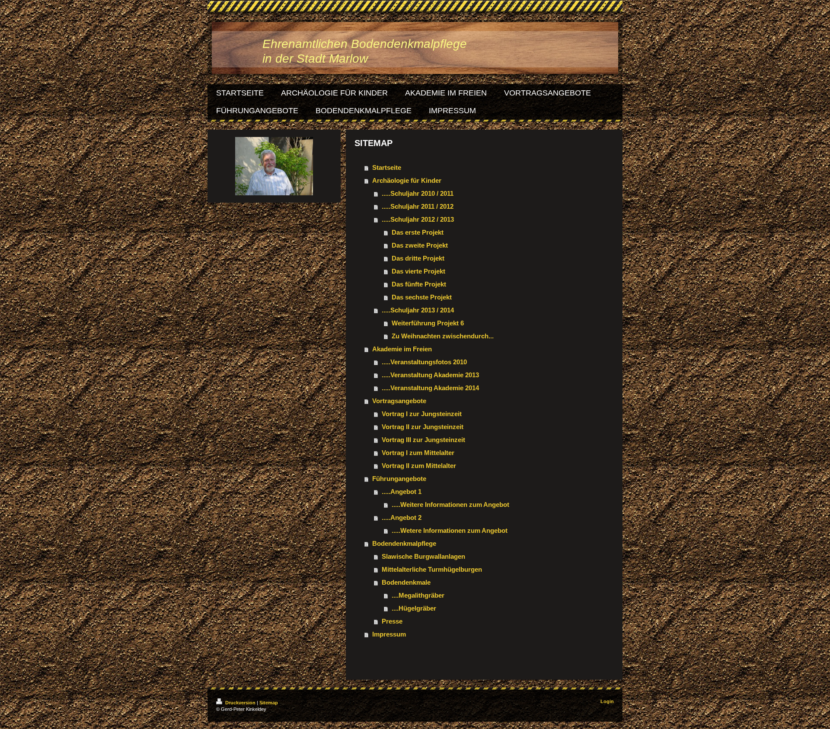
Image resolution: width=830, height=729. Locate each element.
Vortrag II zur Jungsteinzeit (422, 426)
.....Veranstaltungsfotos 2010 (424, 362)
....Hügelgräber (414, 608)
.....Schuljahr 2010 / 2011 (417, 193)
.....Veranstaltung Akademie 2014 (430, 388)
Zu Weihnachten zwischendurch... (443, 336)
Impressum (389, 634)
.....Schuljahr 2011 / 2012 (417, 206)
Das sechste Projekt (422, 297)
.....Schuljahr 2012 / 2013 (418, 219)
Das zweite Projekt (420, 245)
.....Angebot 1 (401, 491)
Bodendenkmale (406, 582)
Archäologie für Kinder (406, 180)
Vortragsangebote (399, 400)
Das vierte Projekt (418, 271)
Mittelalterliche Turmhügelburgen (432, 569)
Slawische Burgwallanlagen (423, 556)
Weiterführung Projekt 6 (428, 323)
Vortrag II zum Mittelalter (419, 465)
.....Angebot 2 (401, 517)
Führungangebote (399, 478)
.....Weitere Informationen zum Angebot (450, 504)
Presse (392, 621)
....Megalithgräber (418, 595)
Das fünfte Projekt (419, 284)
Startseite (386, 167)
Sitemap (268, 702)
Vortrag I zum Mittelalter (418, 452)
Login (607, 701)
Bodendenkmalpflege (404, 543)
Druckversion (240, 702)
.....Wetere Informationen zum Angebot (450, 530)
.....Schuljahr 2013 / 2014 (418, 310)
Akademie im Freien (402, 349)
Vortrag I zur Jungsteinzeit (422, 413)
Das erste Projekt (418, 232)
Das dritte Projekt (418, 258)
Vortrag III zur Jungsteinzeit (423, 439)
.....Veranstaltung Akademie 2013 (430, 375)
